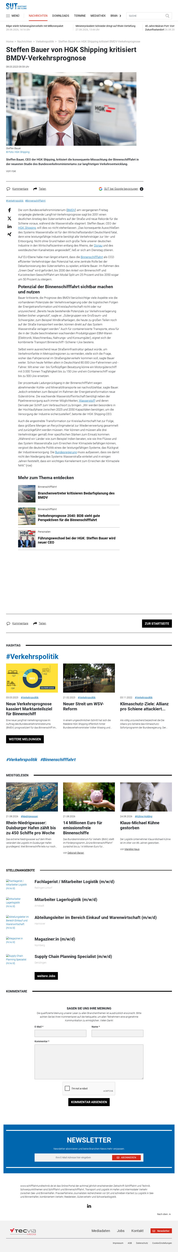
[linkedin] (89, 1205)
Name (95, 1026)
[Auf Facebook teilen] (9, 210)
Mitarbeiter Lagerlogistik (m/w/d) (66, 899)
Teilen (42, 188)
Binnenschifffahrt (92, 257)
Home (9, 41)
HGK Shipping (27, 227)
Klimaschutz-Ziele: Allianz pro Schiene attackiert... (144, 706)
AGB (130, 1243)
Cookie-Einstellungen (162, 1243)
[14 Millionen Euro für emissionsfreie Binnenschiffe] (89, 797)
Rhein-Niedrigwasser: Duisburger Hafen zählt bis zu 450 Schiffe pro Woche (31, 827)
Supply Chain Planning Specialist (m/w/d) (73, 956)
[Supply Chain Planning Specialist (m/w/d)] (17, 959)
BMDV (71, 210)
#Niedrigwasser (29, 816)
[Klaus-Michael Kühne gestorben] (146, 797)
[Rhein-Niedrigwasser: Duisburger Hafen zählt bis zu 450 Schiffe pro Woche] (32, 797)
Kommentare (20, 188)
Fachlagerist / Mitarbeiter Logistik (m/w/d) (74, 881)
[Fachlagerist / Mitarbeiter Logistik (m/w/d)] (17, 884)
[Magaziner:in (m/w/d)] (17, 940)
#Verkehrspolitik (32, 657)
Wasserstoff (87, 400)
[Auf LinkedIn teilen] (9, 226)
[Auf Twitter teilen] (9, 218)
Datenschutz (142, 1243)
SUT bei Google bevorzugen (121, 188)
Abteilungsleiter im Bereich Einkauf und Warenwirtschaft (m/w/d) (96, 917)
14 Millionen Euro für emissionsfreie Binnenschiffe (82, 827)
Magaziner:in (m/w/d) (55, 939)
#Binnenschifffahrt (57, 759)
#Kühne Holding (143, 816)
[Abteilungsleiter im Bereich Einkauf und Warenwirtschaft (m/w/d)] (17, 922)
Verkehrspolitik (45, 41)
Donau (98, 245)
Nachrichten (38, 15)
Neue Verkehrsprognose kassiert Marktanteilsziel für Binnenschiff (29, 708)
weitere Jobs (46, 976)
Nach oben (162, 1214)
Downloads (60, 15)
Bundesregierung (66, 452)
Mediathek (98, 15)
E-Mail (38, 1026)
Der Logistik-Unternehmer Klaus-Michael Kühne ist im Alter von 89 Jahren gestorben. (145, 841)
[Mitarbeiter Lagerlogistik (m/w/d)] (17, 902)
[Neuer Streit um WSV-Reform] (89, 678)
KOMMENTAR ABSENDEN (89, 1102)
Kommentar (41, 1041)
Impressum (118, 1243)
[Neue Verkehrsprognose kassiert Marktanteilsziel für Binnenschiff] (32, 678)
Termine (80, 15)
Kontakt (137, 1231)
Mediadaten (101, 1231)
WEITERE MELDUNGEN (25, 739)
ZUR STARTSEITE (157, 623)
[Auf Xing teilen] (9, 234)
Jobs (120, 1231)
